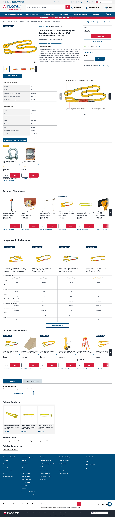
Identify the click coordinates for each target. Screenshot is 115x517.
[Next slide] (110, 96)
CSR (4, 473)
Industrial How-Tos (63, 473)
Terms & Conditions (54, 515)
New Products (62, 467)
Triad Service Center (45, 473)
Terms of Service (74, 507)
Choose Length (30, 154)
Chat (74, 2)
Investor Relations (7, 470)
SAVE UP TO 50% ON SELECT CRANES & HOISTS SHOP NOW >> (57, 18)
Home (4, 22)
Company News (7, 467)
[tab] (12, 76)
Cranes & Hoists (24, 22)
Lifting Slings (56, 22)
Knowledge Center (89, 2)
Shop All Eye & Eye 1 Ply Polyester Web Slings (50, 43)
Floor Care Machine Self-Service (29, 495)
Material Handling (13, 22)
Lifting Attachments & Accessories (40, 22)
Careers (5, 464)
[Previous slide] (61, 96)
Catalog (80, 2)
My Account (24, 464)
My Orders (24, 467)
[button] (103, 2)
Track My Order (25, 470)
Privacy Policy (66, 507)
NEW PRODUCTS (64, 14)
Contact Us (67, 2)
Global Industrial (43, 26)
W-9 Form (24, 485)
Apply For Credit (25, 476)
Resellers (42, 467)
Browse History (58, 2)
